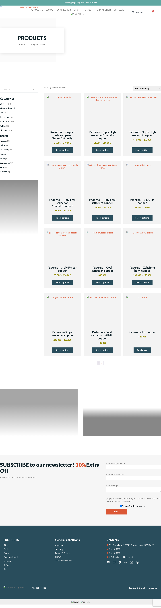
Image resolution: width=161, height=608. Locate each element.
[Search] (33, 89)
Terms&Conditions (63, 560)
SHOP (76, 10)
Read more (142, 350)
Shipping (59, 549)
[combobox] (138, 12)
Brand (88, 10)
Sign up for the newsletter (134, 506)
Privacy (58, 557)
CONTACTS (119, 10)
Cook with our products (58, 10)
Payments (59, 545)
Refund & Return (62, 553)
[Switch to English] (85, 602)
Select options (62, 150)
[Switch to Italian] (75, 602)
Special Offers (104, 10)
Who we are (37, 10)
